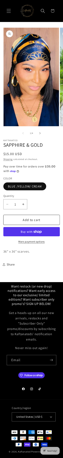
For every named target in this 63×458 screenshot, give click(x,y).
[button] (8, 11)
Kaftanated (24, 451)
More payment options (31, 241)
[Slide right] (40, 133)
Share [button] (11, 264)
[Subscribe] (51, 360)
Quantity (8, 196)
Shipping (8, 159)
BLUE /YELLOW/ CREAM (25, 186)
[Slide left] (23, 133)
